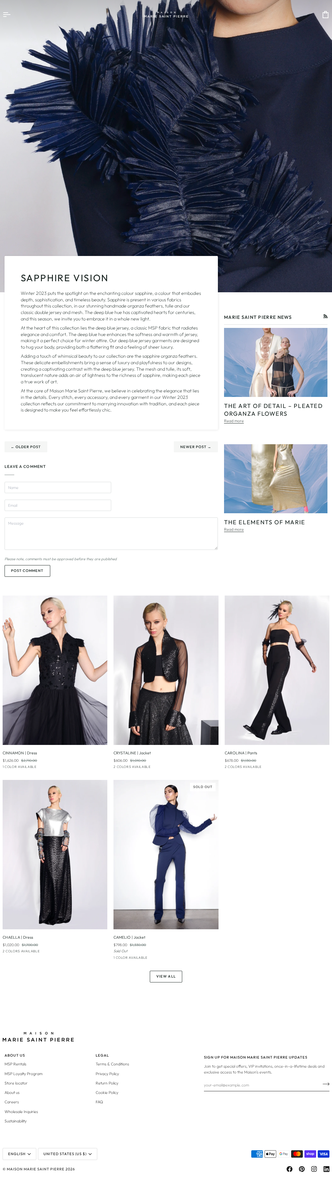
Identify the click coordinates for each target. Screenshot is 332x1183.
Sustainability (16, 1121)
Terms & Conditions (112, 1063)
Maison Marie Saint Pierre (36, 1169)
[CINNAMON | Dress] (55, 670)
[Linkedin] (326, 1169)
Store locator (16, 1083)
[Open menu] (12, 14)
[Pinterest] (302, 1169)
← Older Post (26, 447)
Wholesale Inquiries (21, 1111)
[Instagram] (314, 1169)
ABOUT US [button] (15, 1055)
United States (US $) (65, 1154)
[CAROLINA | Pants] (277, 670)
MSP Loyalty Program (23, 1073)
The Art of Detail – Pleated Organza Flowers (273, 410)
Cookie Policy (107, 1092)
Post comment (27, 570)
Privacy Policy (107, 1073)
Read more (234, 420)
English (17, 1154)
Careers (12, 1101)
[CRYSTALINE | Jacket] (165, 670)
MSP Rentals (15, 1063)
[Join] (324, 1084)
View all (165, 976)
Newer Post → (195, 447)
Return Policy (107, 1083)
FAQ (99, 1101)
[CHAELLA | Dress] (55, 855)
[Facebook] (289, 1169)
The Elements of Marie (264, 522)
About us (12, 1092)
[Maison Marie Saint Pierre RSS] (325, 316)
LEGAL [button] (102, 1055)
